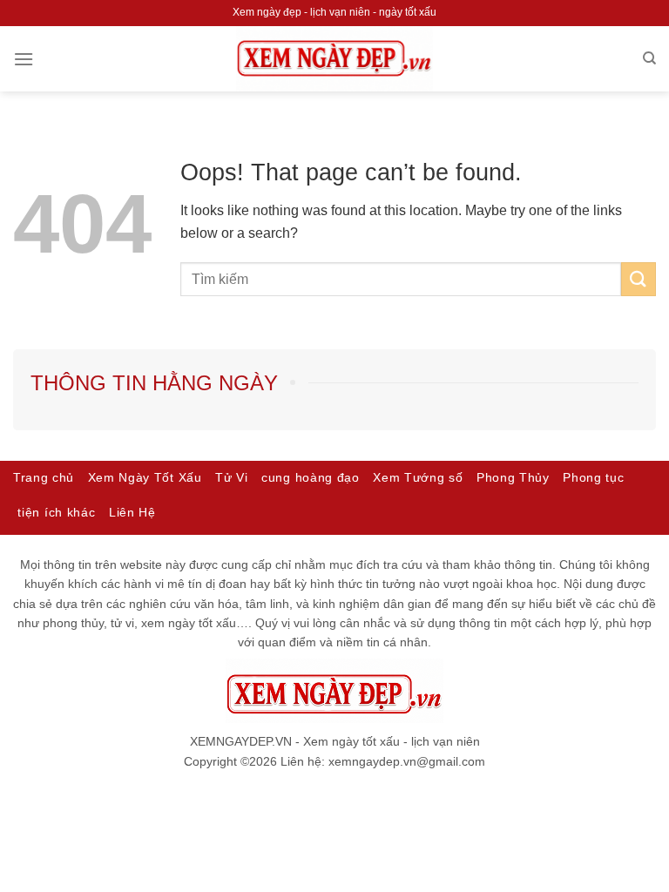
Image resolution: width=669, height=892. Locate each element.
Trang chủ (43, 477)
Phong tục (593, 477)
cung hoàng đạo (310, 477)
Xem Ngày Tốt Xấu (145, 477)
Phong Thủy (513, 477)
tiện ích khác (56, 512)
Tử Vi (231, 477)
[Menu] (23, 58)
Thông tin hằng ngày (154, 383)
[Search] (649, 58)
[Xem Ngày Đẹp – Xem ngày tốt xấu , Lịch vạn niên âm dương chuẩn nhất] (334, 58)
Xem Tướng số (418, 477)
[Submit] (638, 279)
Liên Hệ (132, 512)
